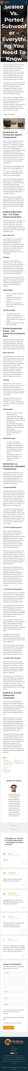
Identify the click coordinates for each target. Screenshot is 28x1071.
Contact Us (14, 1048)
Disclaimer (13, 1050)
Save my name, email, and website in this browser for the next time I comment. (13, 1011)
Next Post (14, 829)
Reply (23, 863)
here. (15, 1063)
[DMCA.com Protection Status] (14, 1053)
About (12, 1047)
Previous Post (14, 825)
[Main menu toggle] (26, 2)
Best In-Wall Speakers (6, 768)
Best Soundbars (18, 760)
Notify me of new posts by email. (13, 1023)
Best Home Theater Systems (7, 760)
